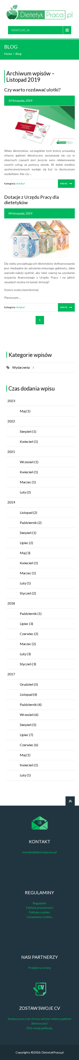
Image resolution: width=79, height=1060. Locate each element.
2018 (11, 603)
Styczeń (28, 593)
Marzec (28, 482)
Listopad (28, 512)
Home (8, 53)
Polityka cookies (39, 912)
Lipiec (26, 543)
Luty (25, 492)
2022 (11, 421)
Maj (25, 411)
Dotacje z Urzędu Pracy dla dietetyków (31, 199)
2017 (11, 674)
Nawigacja (20, 30)
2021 (11, 452)
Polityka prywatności (39, 907)
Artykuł (20, 183)
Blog (18, 53)
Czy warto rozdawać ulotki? (32, 89)
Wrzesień (29, 462)
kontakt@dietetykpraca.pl (40, 852)
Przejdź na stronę (39, 967)
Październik (31, 523)
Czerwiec (29, 634)
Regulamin (39, 903)
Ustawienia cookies (39, 917)
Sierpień (28, 431)
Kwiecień (29, 441)
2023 (11, 401)
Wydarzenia (21, 367)
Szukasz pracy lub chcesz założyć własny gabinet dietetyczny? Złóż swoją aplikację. (39, 1023)
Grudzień (29, 684)
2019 (11, 502)
